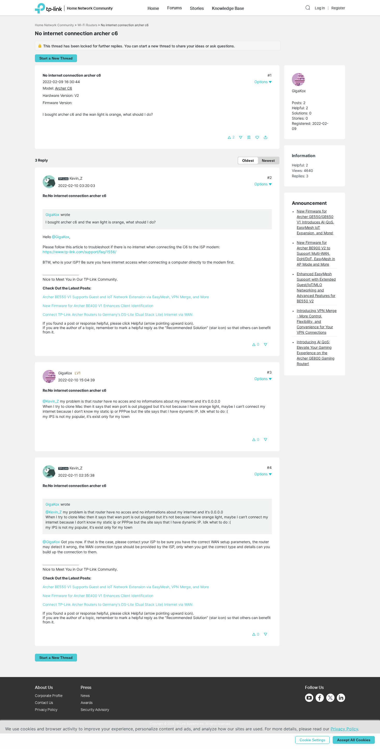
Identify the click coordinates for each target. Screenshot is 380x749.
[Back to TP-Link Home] (48, 7)
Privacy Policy (46, 709)
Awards (87, 702)
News (85, 695)
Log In (320, 8)
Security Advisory (95, 709)
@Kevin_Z (51, 401)
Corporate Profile (49, 695)
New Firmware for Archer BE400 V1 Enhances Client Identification (98, 305)
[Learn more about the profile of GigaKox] (50, 376)
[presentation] (49, 181)
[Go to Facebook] (320, 698)
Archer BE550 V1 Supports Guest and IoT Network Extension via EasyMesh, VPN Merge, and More (126, 297)
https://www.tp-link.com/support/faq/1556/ (79, 252)
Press (86, 687)
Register (338, 8)
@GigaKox (60, 237)
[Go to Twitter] (330, 698)
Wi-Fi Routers (88, 25)
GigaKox (52, 214)
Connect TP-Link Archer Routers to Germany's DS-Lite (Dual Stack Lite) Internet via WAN (118, 314)
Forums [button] (174, 8)
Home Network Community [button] (90, 8)
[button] (153, 8)
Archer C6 (63, 88)
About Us (44, 687)
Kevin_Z (76, 178)
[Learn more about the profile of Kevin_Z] (50, 181)
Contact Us (44, 702)
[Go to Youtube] (309, 698)
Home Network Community (54, 25)
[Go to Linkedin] (341, 698)
